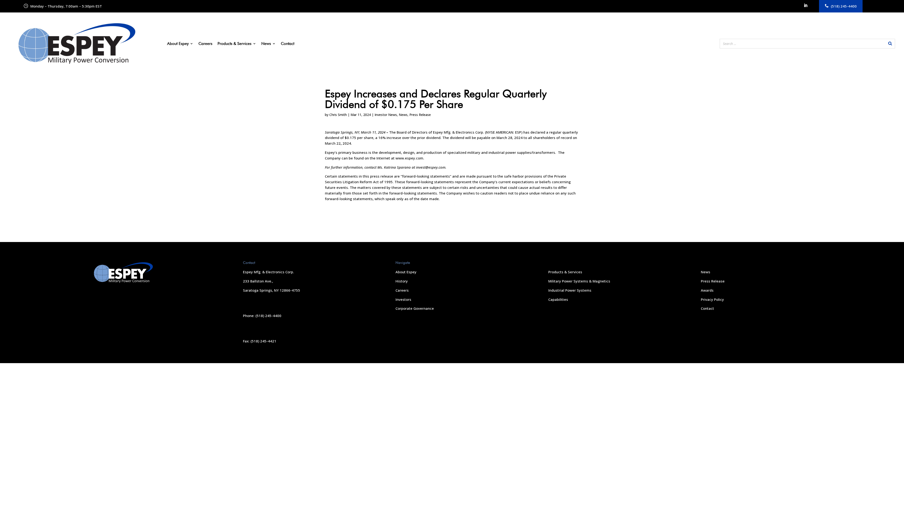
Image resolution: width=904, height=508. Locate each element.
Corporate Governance (415, 308)
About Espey (178, 44)
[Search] (890, 43)
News (266, 44)
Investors (403, 299)
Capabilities (558, 299)
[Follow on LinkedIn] (805, 5)
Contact (287, 44)
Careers (205, 44)
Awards (707, 290)
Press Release (420, 114)
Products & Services (234, 44)
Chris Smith (338, 114)
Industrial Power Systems (569, 290)
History (402, 281)
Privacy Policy (712, 299)
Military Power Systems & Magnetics (579, 281)
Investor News (386, 114)
